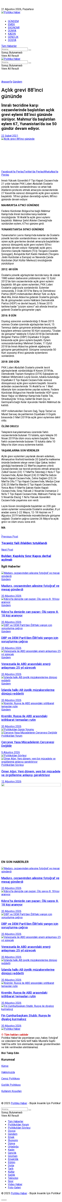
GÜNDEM (13, 21)
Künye (4, 6)
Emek (11, 1137)
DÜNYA (12, 30)
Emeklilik (13, 1159)
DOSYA (12, 40)
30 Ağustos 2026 (11, 595)
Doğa (11, 1165)
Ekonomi (13, 1140)
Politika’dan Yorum (18, 1124)
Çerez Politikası (10, 1078)
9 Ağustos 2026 (10, 752)
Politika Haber (19, 1103)
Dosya (11, 1130)
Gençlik (12, 1152)
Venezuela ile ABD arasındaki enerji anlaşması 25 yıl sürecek (25, 665)
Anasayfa (6, 81)
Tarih (10, 1168)
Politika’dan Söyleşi (19, 1127)
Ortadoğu (13, 1146)
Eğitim (11, 1162)
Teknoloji (13, 1178)
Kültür (11, 1171)
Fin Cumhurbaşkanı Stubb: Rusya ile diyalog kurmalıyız (26, 1017)
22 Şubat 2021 (9, 135)
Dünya (11, 1143)
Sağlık (11, 1174)
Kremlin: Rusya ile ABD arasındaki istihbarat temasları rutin (24, 718)
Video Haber (15, 1184)
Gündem (17, 81)
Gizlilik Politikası (11, 1084)
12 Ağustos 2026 (11, 781)
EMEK (11, 24)
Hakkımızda (17, 6)
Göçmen (12, 1156)
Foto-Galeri (14, 1187)
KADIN (12, 33)
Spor (10, 1181)
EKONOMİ (14, 27)
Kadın (11, 1149)
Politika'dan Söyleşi (12, 765)
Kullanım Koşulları (11, 1091)
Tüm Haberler (9, 46)
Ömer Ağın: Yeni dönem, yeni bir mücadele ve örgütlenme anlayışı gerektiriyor (30, 773)
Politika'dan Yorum (11, 735)
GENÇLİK (13, 37)
